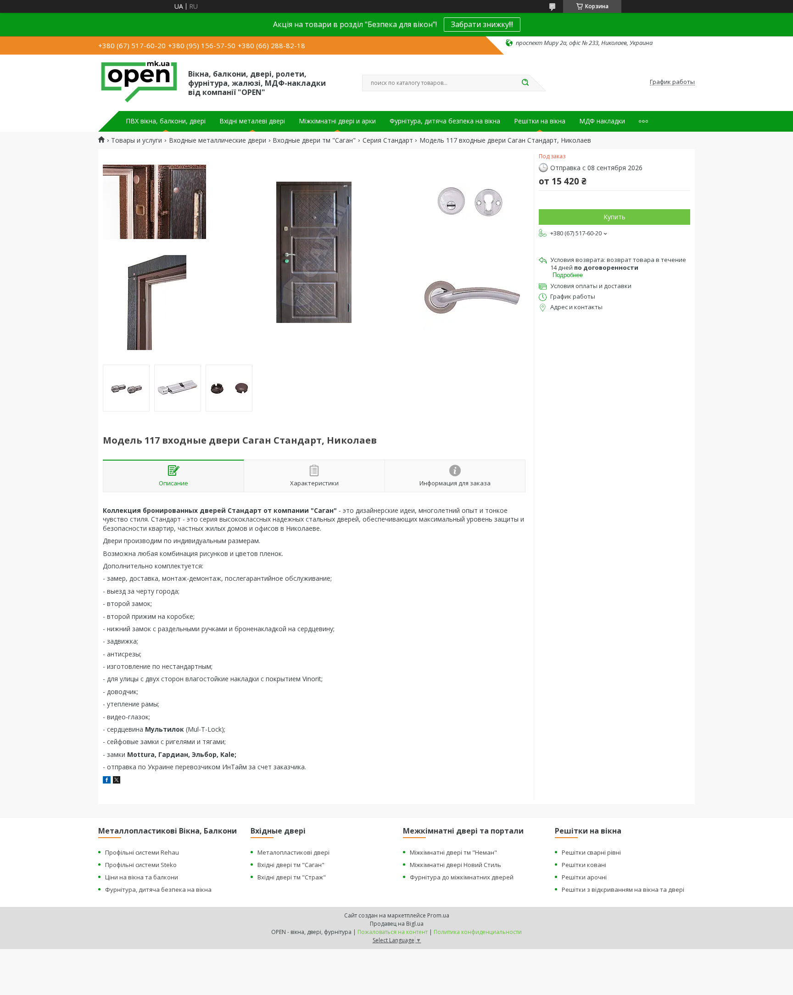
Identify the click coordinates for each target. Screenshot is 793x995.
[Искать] (525, 83)
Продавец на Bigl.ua (397, 924)
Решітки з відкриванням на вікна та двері (623, 889)
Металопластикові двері (293, 852)
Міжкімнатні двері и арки (337, 121)
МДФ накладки (602, 121)
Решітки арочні (584, 877)
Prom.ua (438, 915)
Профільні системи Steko (141, 865)
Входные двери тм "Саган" (314, 140)
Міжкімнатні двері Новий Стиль (455, 865)
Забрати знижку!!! (482, 24)
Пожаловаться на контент (392, 932)
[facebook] (107, 781)
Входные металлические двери (217, 140)
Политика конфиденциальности (478, 932)
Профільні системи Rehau (142, 852)
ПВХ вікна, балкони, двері (166, 121)
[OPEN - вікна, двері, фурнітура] (139, 82)
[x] (116, 781)
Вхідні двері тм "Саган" (290, 865)
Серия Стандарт (388, 140)
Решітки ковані (584, 865)
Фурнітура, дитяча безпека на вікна (445, 121)
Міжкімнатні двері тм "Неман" (453, 852)
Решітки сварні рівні (591, 852)
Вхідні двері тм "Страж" (291, 877)
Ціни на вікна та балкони (141, 877)
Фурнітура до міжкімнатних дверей (462, 877)
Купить (614, 216)
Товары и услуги (136, 140)
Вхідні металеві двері (252, 121)
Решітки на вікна (539, 121)
